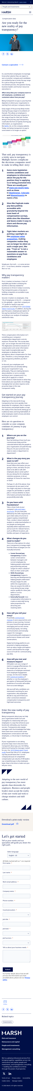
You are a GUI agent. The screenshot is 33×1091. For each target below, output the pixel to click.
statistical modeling (17, 677)
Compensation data (9, 19)
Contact (5, 1004)
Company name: (8, 891)
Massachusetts (17, 195)
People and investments (10, 1045)
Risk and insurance (9, 1038)
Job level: (6, 929)
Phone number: (8, 901)
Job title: (5, 919)
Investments (7, 1022)
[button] (30, 2)
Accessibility (26, 1078)
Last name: (6, 873)
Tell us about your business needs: (15, 947)
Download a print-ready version (15, 819)
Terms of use (6, 1078)
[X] (4, 1073)
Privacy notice (16, 1078)
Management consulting (11, 1049)
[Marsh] (11, 1033)
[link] (3, 54)
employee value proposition (16, 237)
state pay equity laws (19, 188)
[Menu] (30, 12)
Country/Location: (9, 910)
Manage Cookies (17, 1081)
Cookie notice (6, 1081)
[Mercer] (8, 12)
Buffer (7, 126)
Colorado (25, 193)
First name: (7, 863)
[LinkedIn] (9, 1073)
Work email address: (10, 882)
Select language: (13, 852)
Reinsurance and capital (11, 1042)
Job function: (7, 938)
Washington (14, 193)
